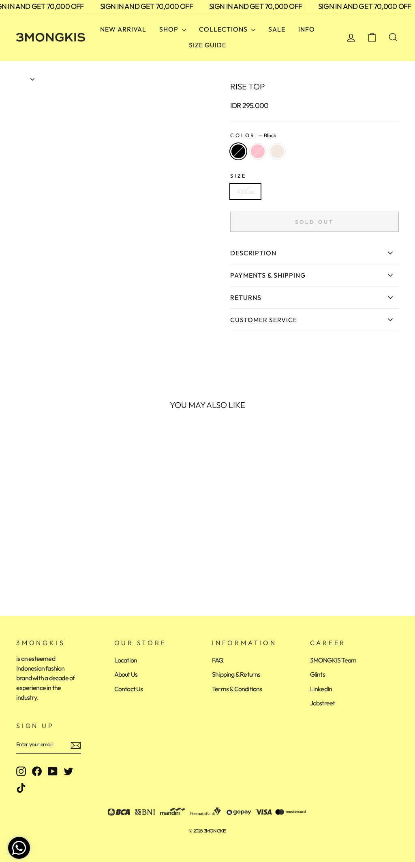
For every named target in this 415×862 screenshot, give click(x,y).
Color (253, 135)
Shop (169, 29)
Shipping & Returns (236, 674)
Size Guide (207, 45)
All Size (245, 191)
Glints (317, 674)
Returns (245, 297)
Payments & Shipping (268, 275)
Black (238, 151)
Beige (277, 151)
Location (125, 660)
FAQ (218, 660)
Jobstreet (322, 703)
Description (253, 253)
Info (306, 29)
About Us (126, 674)
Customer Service (263, 320)
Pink (258, 151)
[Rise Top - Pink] (32, 568)
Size (238, 175)
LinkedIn (321, 689)
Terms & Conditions (237, 689)
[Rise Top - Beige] (43, 568)
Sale (276, 29)
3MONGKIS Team (333, 660)
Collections (224, 29)
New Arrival (123, 29)
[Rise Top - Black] (22, 568)
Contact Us (128, 689)
